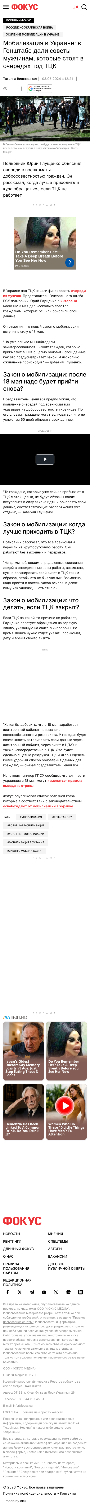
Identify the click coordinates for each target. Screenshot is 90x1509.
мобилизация (32, 817)
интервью (68, 301)
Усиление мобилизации (26, 833)
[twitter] (20, 1292)
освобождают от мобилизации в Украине (38, 806)
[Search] (84, 7)
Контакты (68, 1493)
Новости (11, 1234)
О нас (8, 1256)
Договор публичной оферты (66, 1266)
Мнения (55, 1234)
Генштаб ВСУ (63, 817)
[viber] (56, 1292)
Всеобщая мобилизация (26, 825)
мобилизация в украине (26, 842)
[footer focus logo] (22, 1221)
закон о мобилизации (25, 850)
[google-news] (68, 1292)
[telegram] (32, 1292)
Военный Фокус (18, 20)
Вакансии (57, 1256)
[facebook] (8, 1292)
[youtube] (44, 1292)
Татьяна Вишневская (20, 79)
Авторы (55, 1249)
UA (75, 7)
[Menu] (5, 6)
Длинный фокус (18, 1249)
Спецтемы (58, 1241)
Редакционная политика (17, 1282)
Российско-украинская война (29, 27)
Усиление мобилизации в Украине (32, 34)
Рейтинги (12, 1241)
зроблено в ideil (16, 1501)
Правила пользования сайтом (16, 1268)
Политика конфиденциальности (29, 1493)
